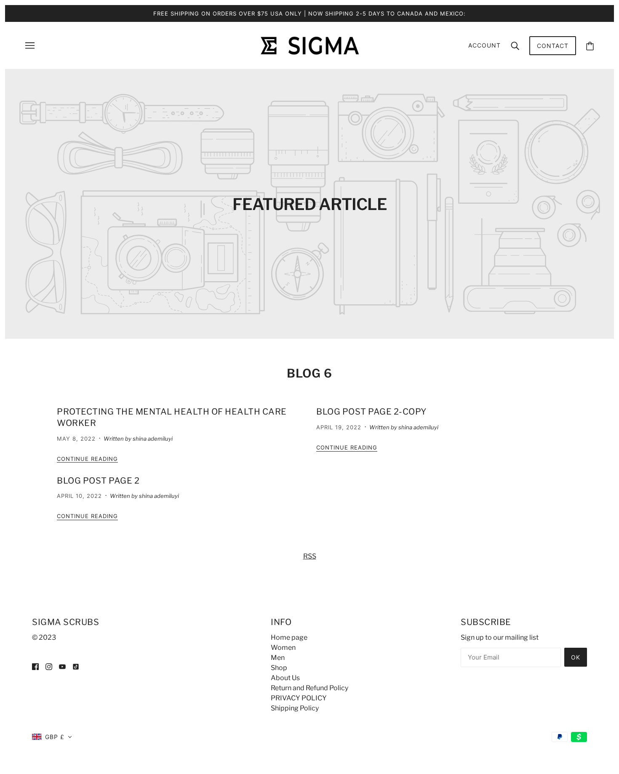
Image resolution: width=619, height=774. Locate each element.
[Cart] (589, 45)
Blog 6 (309, 373)
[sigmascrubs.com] (309, 45)
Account (484, 45)
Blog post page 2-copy (371, 412)
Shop (279, 668)
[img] (35, 666)
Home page (289, 637)
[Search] (515, 45)
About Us (285, 678)
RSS (309, 556)
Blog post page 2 (98, 481)
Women (283, 648)
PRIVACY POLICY (299, 698)
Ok (575, 657)
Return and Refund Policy (309, 688)
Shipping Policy (295, 708)
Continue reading (87, 459)
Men (278, 658)
